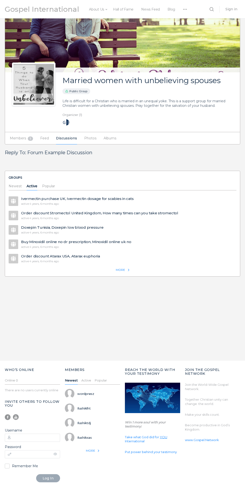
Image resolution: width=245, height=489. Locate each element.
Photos (90, 138)
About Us (96, 9)
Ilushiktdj (84, 423)
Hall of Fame (123, 9)
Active (32, 186)
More (120, 270)
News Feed (150, 9)
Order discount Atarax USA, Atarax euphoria (60, 256)
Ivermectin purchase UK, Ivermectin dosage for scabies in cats (77, 199)
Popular (48, 186)
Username (13, 430)
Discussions (66, 138)
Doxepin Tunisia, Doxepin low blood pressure (62, 227)
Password (13, 447)
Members (20, 138)
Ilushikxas (84, 437)
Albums (110, 138)
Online (11, 380)
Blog (171, 9)
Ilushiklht (84, 408)
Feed (44, 138)
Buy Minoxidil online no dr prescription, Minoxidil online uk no (76, 242)
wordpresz (85, 394)
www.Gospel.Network (202, 440)
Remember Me (25, 466)
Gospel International (42, 9)
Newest (15, 186)
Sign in (231, 9)
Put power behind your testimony (151, 452)
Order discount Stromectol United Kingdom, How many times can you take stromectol (99, 213)
